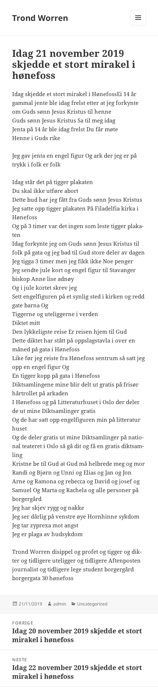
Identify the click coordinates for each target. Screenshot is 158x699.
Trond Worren (40, 17)
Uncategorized (92, 604)
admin (59, 604)
